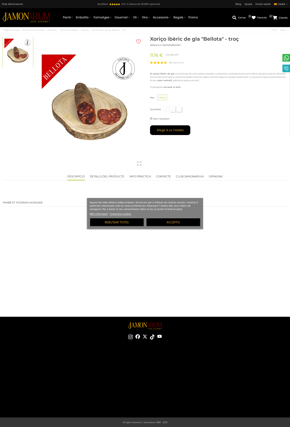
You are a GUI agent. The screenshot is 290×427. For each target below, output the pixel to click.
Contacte (99, 358)
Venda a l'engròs (100, 383)
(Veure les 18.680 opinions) (144, 4)
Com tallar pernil (167, 368)
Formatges (103, 17)
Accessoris (162, 17)
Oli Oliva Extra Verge (167, 388)
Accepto (173, 222)
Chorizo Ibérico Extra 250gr (121, 280)
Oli (136, 17)
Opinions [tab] (216, 176)
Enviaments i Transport (235, 363)
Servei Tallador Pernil (100, 388)
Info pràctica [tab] (140, 176)
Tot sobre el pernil (167, 358)
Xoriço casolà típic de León (24, 280)
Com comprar (235, 358)
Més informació (99, 214)
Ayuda (235, 393)
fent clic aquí (33, 374)
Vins (146, 17)
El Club (100, 363)
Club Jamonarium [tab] (190, 176)
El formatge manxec (167, 398)
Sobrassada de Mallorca (167, 393)
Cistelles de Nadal (100, 378)
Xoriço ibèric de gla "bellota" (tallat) (169, 280)
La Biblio (167, 403)
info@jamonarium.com (30, 368)
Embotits (83, 17)
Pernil (68, 17)
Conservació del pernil (167, 373)
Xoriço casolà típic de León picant (72, 280)
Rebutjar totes (117, 222)
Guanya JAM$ (100, 368)
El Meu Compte (235, 388)
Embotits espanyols (167, 383)
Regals (180, 17)
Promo (193, 17)
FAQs (235, 383)
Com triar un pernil (167, 363)
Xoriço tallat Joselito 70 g (218, 280)
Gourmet (122, 17)
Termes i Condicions (235, 368)
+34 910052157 (39, 380)
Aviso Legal (235, 373)
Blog (100, 393)
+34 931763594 (22, 380)
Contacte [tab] (163, 176)
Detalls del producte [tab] (107, 176)
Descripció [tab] (76, 176)
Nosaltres (100, 373)
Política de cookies (235, 378)
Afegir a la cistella (170, 130)
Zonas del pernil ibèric (167, 378)
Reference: (156, 45)
